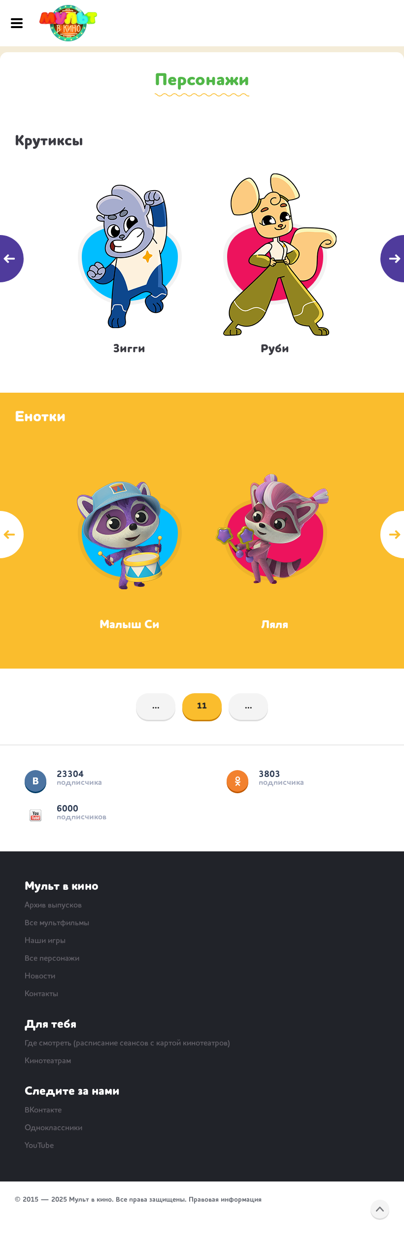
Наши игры (45, 941)
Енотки (40, 417)
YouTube (35, 815)
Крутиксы (49, 141)
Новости (40, 976)
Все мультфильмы (57, 923)
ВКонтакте (35, 781)
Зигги (129, 349)
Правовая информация (225, 1199)
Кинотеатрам (48, 1061)
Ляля (274, 625)
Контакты (41, 994)
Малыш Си (130, 625)
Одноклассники (237, 781)
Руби (275, 349)
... (156, 706)
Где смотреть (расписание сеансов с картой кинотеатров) (127, 1043)
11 (202, 706)
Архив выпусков (53, 906)
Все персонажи (52, 959)
